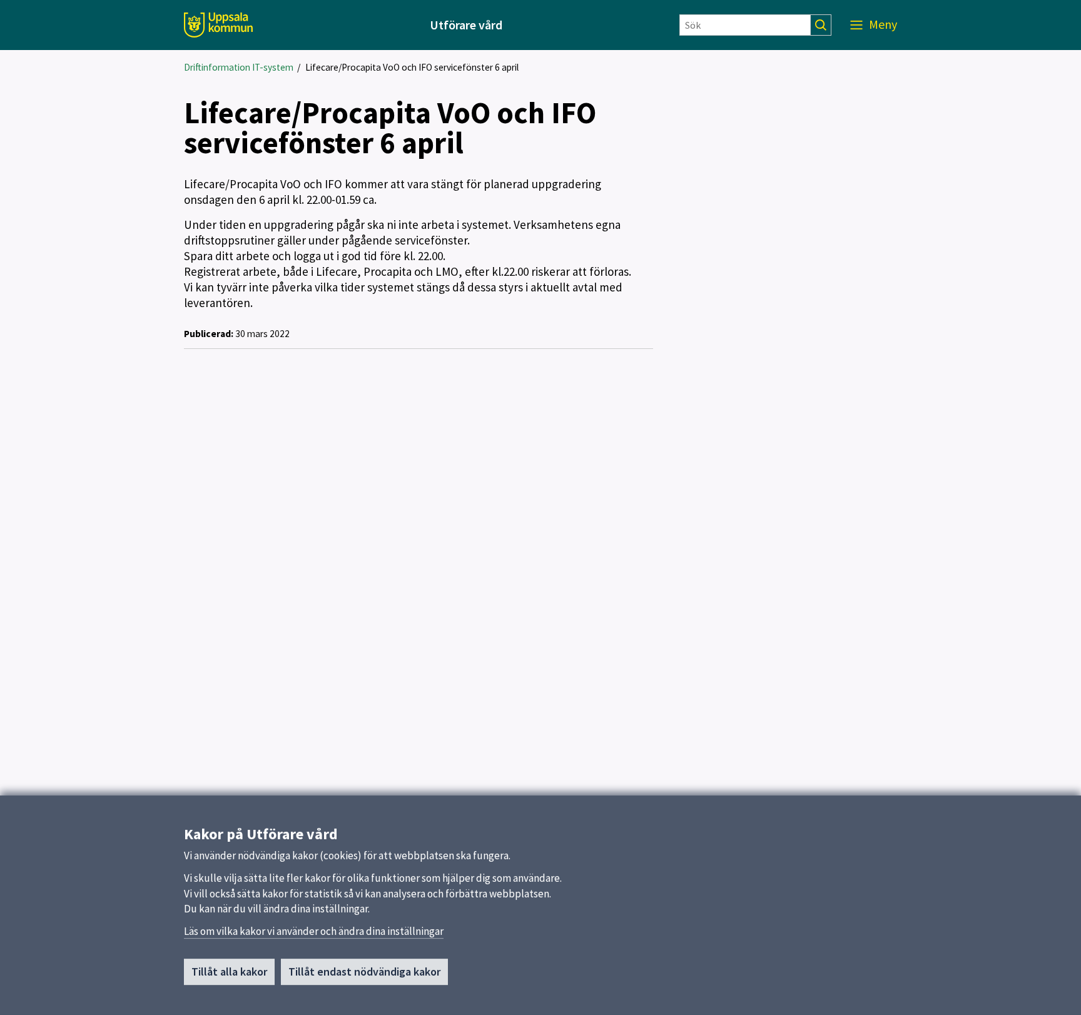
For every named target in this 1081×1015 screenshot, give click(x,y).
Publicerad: (208, 334)
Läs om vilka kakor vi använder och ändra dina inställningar (314, 931)
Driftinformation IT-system (238, 67)
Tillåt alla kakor (229, 971)
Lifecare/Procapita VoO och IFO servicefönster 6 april (412, 67)
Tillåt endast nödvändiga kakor (364, 971)
